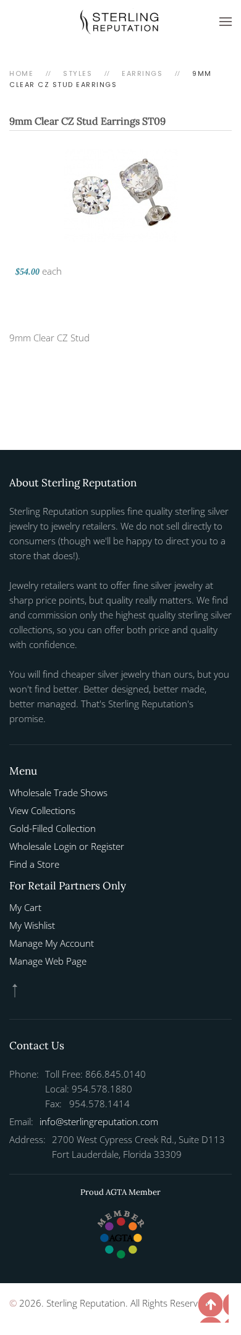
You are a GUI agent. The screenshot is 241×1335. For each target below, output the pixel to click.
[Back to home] (120, 21)
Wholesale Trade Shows (58, 792)
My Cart (25, 907)
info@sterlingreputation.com (99, 1121)
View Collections (42, 810)
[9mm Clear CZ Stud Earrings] (121, 194)
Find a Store (34, 864)
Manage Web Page (48, 961)
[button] (225, 21)
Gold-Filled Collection (52, 828)
